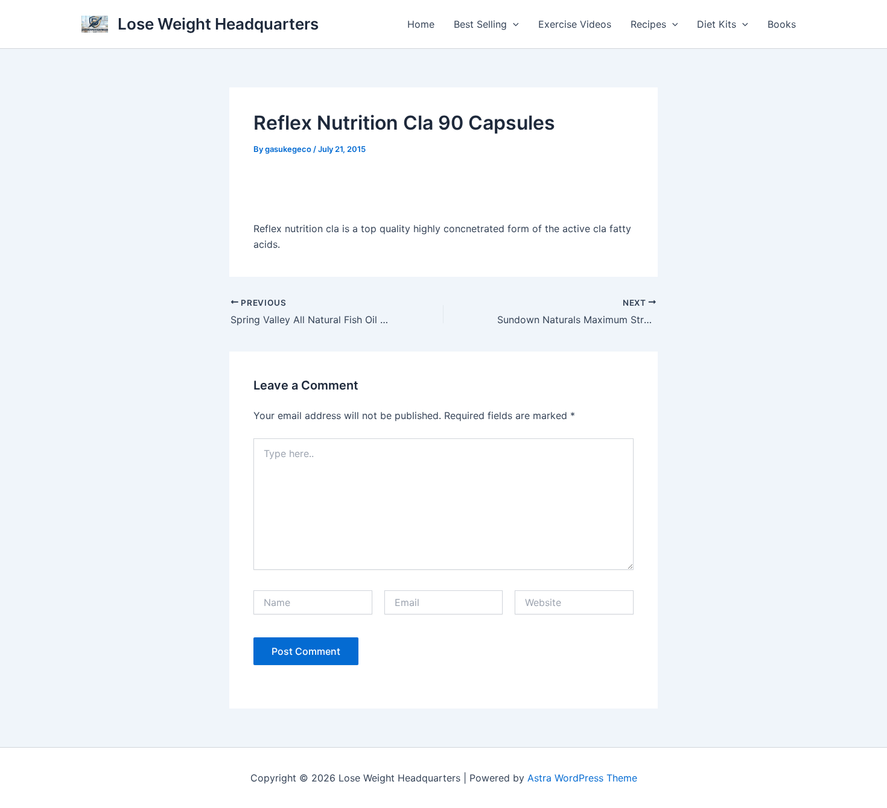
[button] (513, 24)
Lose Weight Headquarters (218, 23)
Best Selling (480, 24)
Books (782, 24)
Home (420, 24)
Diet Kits (716, 24)
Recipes (648, 24)
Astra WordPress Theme (582, 778)
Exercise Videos (574, 24)
